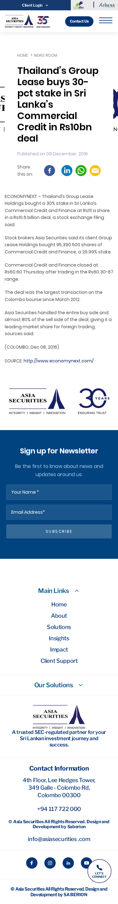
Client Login (32, 5)
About (59, 615)
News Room (45, 55)
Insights (59, 638)
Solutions (59, 627)
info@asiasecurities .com (59, 839)
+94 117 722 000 (59, 809)
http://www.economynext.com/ (58, 361)
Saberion (75, 894)
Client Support (59, 660)
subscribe (59, 531)
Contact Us (79, 21)
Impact (59, 649)
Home (22, 55)
